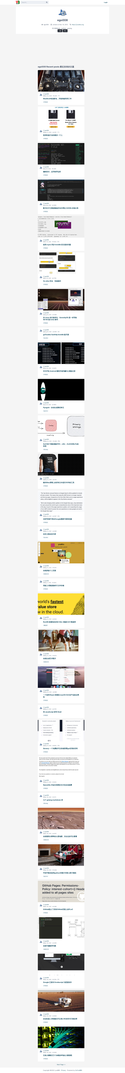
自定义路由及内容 (43, 528)
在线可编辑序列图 (61, 928)
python (46, 411)
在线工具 (46, 574)
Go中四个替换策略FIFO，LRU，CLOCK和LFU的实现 (61, 426)
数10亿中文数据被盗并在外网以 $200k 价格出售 (61, 190)
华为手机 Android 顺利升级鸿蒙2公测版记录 (61, 353)
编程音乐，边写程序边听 (61, 154)
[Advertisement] (67, 47)
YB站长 (46, 102)
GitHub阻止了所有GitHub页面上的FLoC (61, 891)
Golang (46, 449)
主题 (60, 31)
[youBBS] (18, 2)
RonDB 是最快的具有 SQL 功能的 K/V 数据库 (61, 604)
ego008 (47, 94)
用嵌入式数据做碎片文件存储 (53, 585)
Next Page (60, 1064)
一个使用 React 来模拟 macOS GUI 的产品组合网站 (61, 677)
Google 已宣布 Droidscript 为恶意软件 (61, 964)
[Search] (47, 2)
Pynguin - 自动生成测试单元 (61, 389)
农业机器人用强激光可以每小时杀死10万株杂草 (61, 1001)
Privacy (63, 1070)
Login (106, 2)
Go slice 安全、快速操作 (61, 263)
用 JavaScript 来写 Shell (52, 712)
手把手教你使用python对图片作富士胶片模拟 (61, 855)
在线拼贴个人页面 (61, 552)
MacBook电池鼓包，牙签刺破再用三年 (61, 81)
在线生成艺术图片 (61, 640)
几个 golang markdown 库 (53, 800)
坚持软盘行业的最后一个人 (61, 117)
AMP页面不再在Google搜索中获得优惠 (61, 501)
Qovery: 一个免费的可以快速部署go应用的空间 (61, 730)
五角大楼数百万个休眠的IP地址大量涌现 (61, 1037)
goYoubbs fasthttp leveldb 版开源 (56, 335)
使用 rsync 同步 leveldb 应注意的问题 (61, 226)
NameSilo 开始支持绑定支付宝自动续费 (61, 767)
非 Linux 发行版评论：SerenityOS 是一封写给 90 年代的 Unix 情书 (61, 300)
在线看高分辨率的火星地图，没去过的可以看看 (61, 818)
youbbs (46, 338)
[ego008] (62, 12)
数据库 (46, 625)
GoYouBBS (78, 1070)
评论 (65, 31)
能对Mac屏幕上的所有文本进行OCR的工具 (61, 464)
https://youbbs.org (78, 24)
